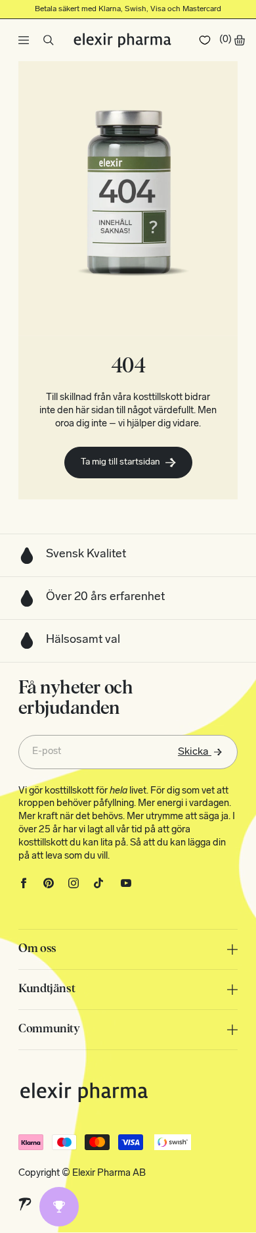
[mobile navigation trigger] (23, 40)
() (225, 40)
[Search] (48, 40)
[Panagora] (25, 1204)
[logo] (122, 40)
